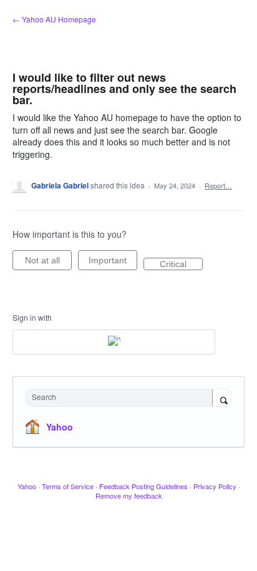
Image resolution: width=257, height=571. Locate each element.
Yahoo (59, 427)
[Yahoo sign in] (113, 341)
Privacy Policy (214, 486)
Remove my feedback (128, 495)
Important (113, 262)
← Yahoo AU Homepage (54, 19)
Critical (181, 264)
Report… (218, 185)
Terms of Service (68, 486)
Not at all (48, 262)
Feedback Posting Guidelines (143, 486)
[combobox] (121, 398)
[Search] (222, 399)
